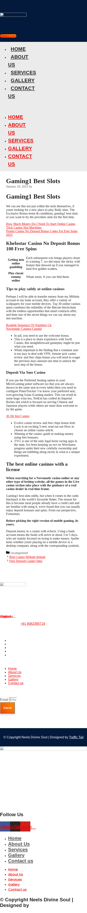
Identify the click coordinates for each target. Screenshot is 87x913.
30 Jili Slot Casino (17, 416)
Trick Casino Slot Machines (23, 227)
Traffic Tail (76, 737)
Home (18, 49)
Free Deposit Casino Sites (25, 561)
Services (23, 72)
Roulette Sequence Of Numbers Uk (29, 325)
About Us (14, 644)
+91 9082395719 (33, 623)
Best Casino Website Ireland (27, 557)
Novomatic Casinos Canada (24, 328)
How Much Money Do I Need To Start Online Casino (40, 224)
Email (4, 699)
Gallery (23, 80)
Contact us (15, 655)
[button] (8, 105)
